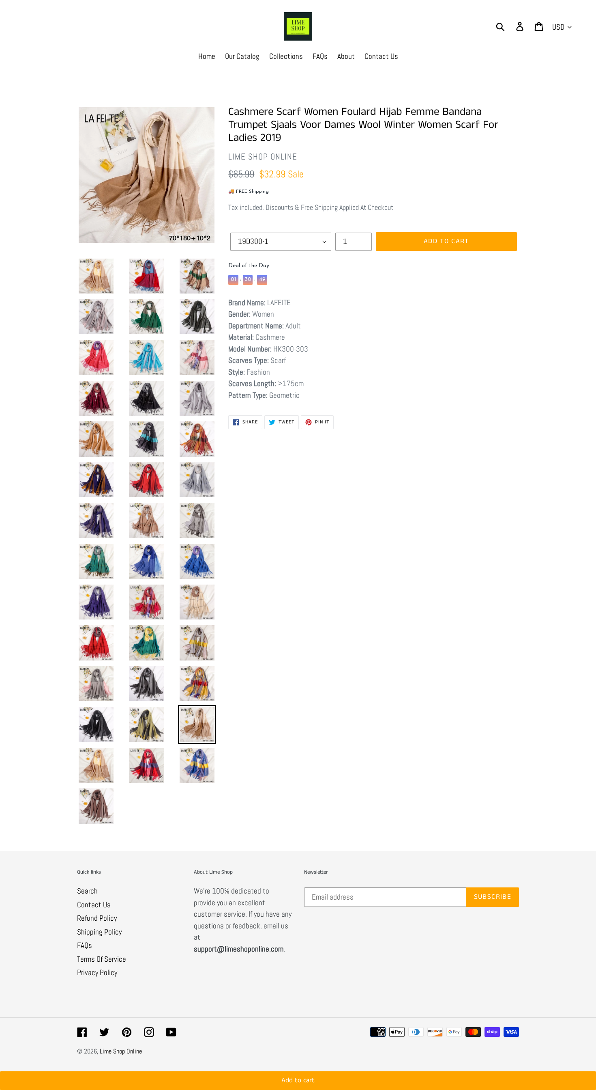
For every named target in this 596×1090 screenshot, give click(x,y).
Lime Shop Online (121, 1051)
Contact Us (94, 905)
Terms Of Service (101, 959)
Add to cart (298, 1068)
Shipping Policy (99, 932)
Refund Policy (97, 918)
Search (87, 891)
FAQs (84, 945)
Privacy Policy (97, 972)
